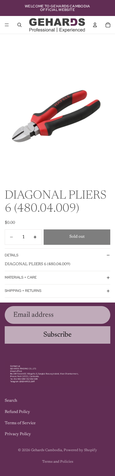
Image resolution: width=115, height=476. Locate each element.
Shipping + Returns (23, 290)
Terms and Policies (57, 462)
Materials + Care (21, 277)
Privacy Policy (18, 434)
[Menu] (7, 25)
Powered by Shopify (80, 450)
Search (11, 401)
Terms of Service (20, 423)
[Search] (19, 24)
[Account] (94, 24)
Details (11, 255)
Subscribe (57, 334)
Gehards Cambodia (46, 450)
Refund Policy (17, 412)
